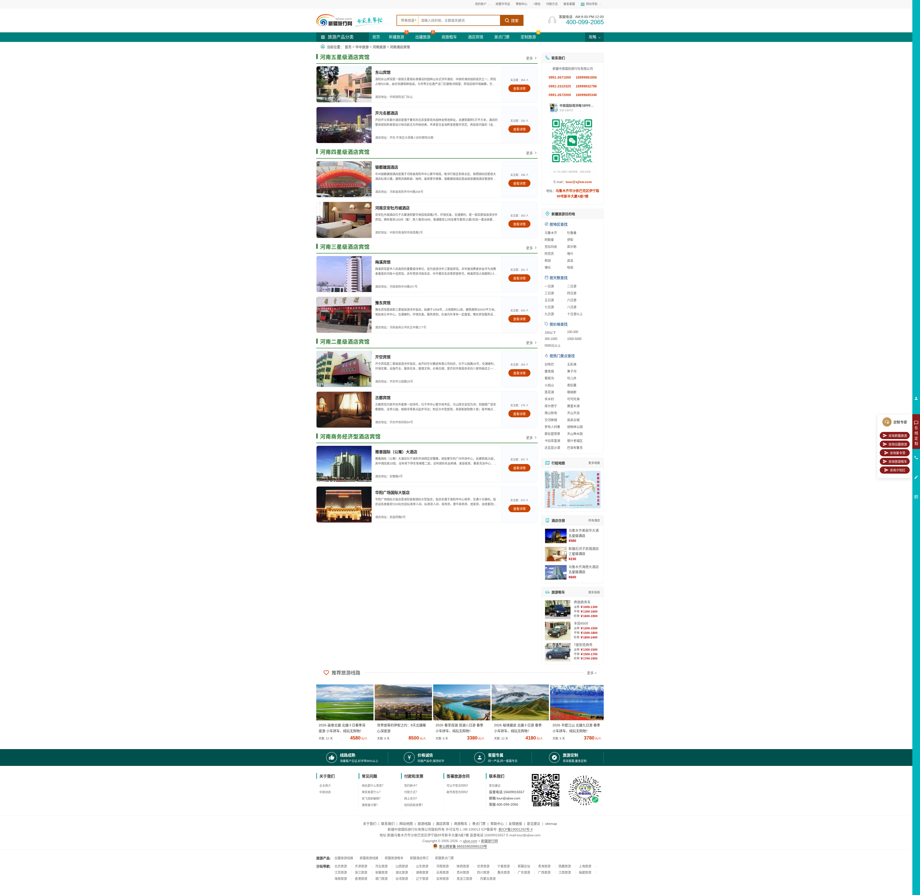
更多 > (592, 673)
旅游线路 (424, 824)
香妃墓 (571, 385)
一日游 (549, 286)
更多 (529, 58)
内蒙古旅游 (488, 878)
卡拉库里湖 (552, 440)
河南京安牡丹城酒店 (392, 208)
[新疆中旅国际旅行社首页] (354, 20)
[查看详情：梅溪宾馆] (344, 274)
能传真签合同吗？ (458, 792)
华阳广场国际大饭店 (392, 493)
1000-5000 (574, 339)
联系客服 (569, 4)
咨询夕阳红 (897, 470)
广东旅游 (524, 872)
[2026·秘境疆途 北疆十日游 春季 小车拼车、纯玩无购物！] (518, 702)
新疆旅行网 (489, 841)
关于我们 (369, 824)
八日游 (571, 307)
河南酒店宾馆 (400, 47)
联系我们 (388, 824)
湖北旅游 (402, 872)
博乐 (548, 267)
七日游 (549, 307)
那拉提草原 (552, 434)
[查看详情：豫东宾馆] (344, 315)
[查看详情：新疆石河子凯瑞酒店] (556, 554)
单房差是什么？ (372, 792)
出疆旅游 (423, 37)
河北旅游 (381, 866)
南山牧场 (551, 413)
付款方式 (552, 4)
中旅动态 (325, 792)
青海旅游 (544, 866)
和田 (548, 260)
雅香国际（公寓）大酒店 (396, 452)
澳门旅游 (381, 878)
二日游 (571, 286)
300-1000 (551, 339)
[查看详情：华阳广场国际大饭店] (344, 504)
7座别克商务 (583, 645)
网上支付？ (411, 798)
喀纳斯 (571, 392)
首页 (376, 37)
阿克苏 (549, 253)
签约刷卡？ (411, 785)
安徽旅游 (381, 872)
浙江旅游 (361, 872)
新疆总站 (524, 866)
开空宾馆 (383, 357)
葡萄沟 (549, 378)
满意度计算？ (370, 805)
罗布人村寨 (552, 427)
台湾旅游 (402, 878)
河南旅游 (379, 47)
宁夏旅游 (503, 866)
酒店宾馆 (475, 37)
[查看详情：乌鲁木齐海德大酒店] (556, 572)
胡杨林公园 (575, 427)
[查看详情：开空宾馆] (344, 369)
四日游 (571, 293)
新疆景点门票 (444, 858)
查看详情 (519, 88)
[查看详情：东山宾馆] (344, 84)
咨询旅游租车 (897, 461)
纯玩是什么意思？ (373, 785)
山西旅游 (402, 866)
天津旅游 (361, 866)
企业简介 (325, 785)
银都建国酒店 (386, 167)
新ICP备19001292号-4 (516, 829)
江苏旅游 (340, 872)
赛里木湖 (573, 406)
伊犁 (570, 239)
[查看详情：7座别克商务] (558, 652)
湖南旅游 (422, 872)
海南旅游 (340, 878)
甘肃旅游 (483, 866)
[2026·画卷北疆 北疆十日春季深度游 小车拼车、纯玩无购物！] (343, 702)
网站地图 (406, 824)
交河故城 (551, 420)
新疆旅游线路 (369, 858)
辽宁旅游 (422, 878)
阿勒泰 (549, 239)
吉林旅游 (442, 878)
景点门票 (502, 37)
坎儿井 (571, 378)
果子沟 (571, 371)
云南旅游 (442, 872)
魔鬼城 (549, 371)
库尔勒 (571, 246)
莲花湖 (549, 392)
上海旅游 (585, 866)
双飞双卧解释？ (372, 798)
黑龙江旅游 (464, 878)
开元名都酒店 (386, 113)
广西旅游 (544, 872)
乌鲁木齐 (551, 233)
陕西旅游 (463, 866)
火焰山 (549, 385)
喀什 (570, 253)
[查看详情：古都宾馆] (344, 410)
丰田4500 (581, 623)
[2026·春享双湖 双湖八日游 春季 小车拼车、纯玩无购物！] (460, 702)
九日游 (549, 314)
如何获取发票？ (414, 805)
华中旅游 (362, 47)
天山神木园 (575, 434)
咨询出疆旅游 (897, 444)
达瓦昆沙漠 (552, 447)
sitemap (551, 824)
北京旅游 (340, 866)
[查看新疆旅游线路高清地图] (573, 489)
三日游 (549, 293)
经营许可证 (503, 4)
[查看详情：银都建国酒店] (344, 179)
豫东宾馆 (383, 303)
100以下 (550, 332)
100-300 (572, 332)
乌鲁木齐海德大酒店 (584, 567)
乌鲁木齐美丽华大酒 (584, 530)
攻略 (593, 37)
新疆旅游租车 (394, 858)
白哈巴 (549, 364)
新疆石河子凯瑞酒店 (584, 549)
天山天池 (573, 413)
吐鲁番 (571, 233)
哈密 (570, 267)
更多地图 (594, 463)
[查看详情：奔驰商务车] (558, 609)
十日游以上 (575, 314)
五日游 (549, 300)
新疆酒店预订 (419, 858)
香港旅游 (361, 878)
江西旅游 (564, 872)
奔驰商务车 (582, 602)
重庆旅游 (503, 872)
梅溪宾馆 (383, 262)
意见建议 (494, 785)
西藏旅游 (564, 866)
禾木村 (549, 399)
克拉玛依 (551, 246)
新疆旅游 (396, 37)
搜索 (515, 21)
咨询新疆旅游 (897, 435)
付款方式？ (411, 792)
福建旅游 (585, 872)
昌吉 (570, 260)
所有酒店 (594, 520)
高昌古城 (573, 420)
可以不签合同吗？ (458, 785)
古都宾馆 (383, 398)
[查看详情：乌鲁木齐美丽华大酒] (556, 536)
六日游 (571, 300)
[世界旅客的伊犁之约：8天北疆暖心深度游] (401, 702)
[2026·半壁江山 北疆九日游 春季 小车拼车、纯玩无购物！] (577, 702)
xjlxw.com (470, 841)
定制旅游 (528, 37)
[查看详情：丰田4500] (558, 631)
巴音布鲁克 (575, 447)
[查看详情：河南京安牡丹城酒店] (344, 220)
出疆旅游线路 (343, 858)
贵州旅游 (463, 872)
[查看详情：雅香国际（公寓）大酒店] (344, 464)
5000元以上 (553, 345)
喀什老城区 (575, 440)
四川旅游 (483, 872)
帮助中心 (521, 4)
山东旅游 (422, 866)
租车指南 (594, 592)
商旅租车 (449, 37)
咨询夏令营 (897, 453)
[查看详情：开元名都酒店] (344, 125)
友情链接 (515, 824)
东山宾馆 (383, 72)
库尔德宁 (551, 406)
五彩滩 (571, 364)
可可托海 (573, 399)
